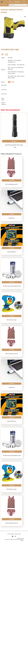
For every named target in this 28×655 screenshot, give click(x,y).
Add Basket (11, 180)
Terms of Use (18, 533)
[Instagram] (15, 536)
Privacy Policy (11, 533)
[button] (2, 2)
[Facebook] (12, 536)
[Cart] (11, 1)
